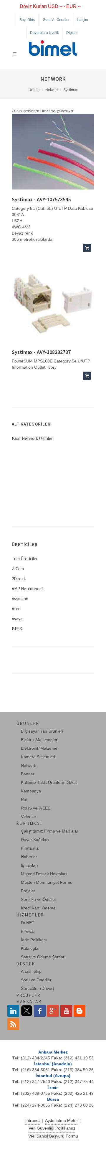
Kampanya (31, 791)
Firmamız (30, 848)
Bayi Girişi (27, 20)
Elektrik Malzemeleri (39, 739)
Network (52, 90)
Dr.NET (27, 922)
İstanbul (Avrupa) (53, 1075)
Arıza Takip (31, 971)
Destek (25, 964)
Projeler (28, 890)
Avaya (17, 619)
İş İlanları (29, 865)
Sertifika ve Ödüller (38, 899)
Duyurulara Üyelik (44, 33)
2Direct (18, 578)
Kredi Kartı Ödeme (38, 908)
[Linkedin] (13, 1011)
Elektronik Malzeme (39, 748)
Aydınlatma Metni (61, 1120)
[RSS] (13, 1024)
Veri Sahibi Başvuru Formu (53, 1136)
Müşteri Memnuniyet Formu (46, 882)
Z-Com (18, 568)
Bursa (53, 1099)
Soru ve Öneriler (56, 20)
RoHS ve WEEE (35, 808)
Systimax (70, 90)
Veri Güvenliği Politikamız (52, 1128)
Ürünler (35, 90)
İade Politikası (34, 939)
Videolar (28, 816)
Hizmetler (30, 915)
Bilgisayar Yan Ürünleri (42, 731)
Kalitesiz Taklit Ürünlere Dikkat (49, 782)
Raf (24, 799)
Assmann (20, 598)
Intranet (32, 1120)
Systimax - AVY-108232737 (41, 352)
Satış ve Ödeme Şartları (43, 957)
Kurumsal (29, 823)
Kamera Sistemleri (38, 756)
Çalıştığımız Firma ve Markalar (49, 831)
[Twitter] (26, 1011)
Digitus (71, 33)
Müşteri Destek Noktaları (44, 873)
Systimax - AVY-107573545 (41, 199)
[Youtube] (66, 1011)
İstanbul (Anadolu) (53, 1063)
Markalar (29, 1001)
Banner (27, 774)
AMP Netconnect (27, 588)
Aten (16, 608)
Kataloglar (30, 948)
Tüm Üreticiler (25, 558)
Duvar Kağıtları (35, 839)
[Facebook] (40, 1011)
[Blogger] (79, 1011)
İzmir (53, 1087)
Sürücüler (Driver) (37, 988)
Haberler (29, 856)
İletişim (82, 20)
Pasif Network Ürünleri (33, 438)
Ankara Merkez (53, 1052)
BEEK (17, 629)
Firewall (28, 931)
